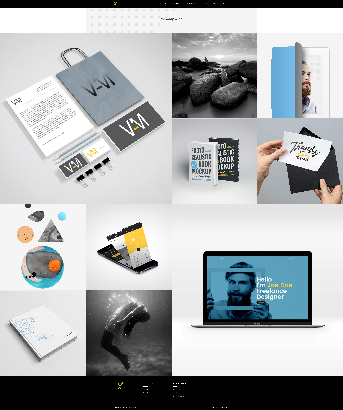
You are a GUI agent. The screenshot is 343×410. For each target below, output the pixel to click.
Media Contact (147, 393)
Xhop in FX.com (179, 383)
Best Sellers (176, 389)
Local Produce (177, 393)
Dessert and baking (178, 396)
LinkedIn (145, 396)
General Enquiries (148, 389)
